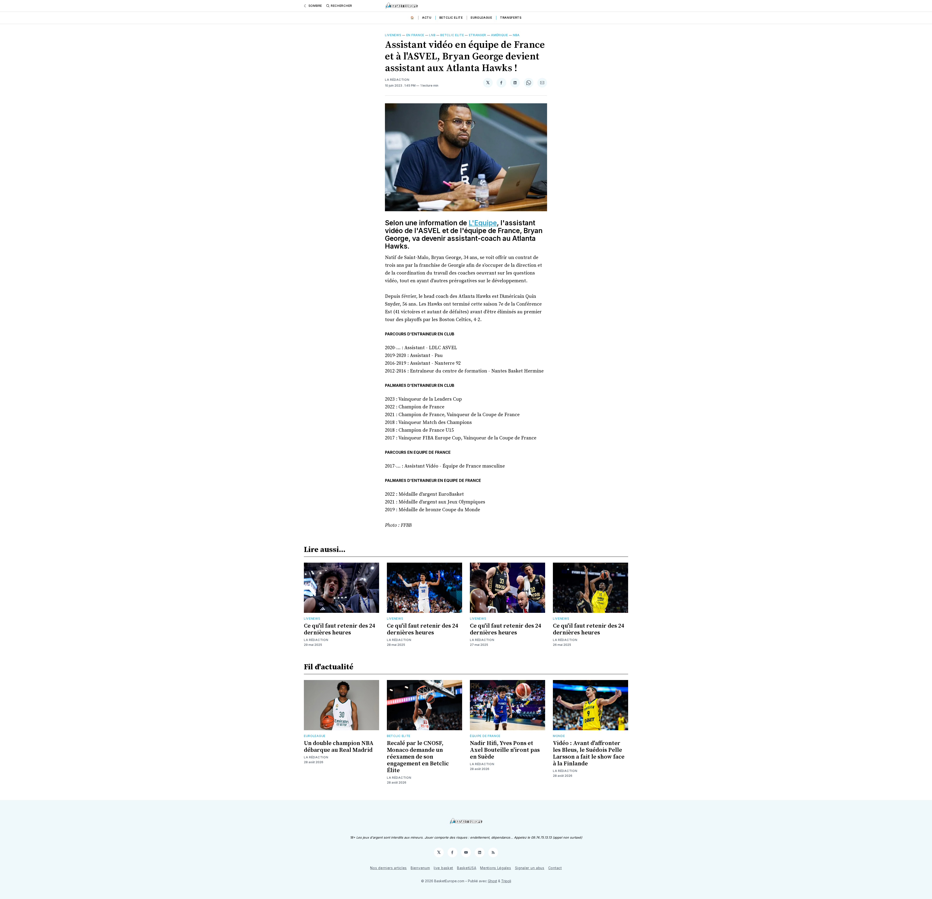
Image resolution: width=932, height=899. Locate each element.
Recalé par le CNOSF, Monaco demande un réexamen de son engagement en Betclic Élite (418, 757)
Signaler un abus (529, 868)
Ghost (492, 881)
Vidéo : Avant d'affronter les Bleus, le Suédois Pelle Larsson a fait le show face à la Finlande (588, 753)
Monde (559, 736)
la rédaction (397, 79)
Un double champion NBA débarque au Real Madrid (339, 747)
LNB (432, 35)
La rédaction (316, 640)
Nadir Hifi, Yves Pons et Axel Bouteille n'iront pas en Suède (505, 750)
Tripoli (506, 881)
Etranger (477, 35)
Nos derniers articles (388, 868)
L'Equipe (483, 223)
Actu (427, 17)
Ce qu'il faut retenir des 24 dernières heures (339, 629)
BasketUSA (466, 868)
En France (415, 35)
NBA (516, 35)
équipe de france (485, 736)
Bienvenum (420, 868)
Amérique (499, 35)
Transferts (511, 17)
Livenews (393, 35)
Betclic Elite (451, 17)
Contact (555, 868)
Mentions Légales (495, 868)
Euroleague (481, 17)
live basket (443, 868)
